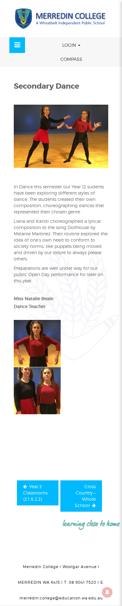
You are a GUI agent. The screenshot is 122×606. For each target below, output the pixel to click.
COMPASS (71, 59)
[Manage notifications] (107, 592)
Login (69, 45)
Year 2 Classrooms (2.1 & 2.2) (35, 493)
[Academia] (61, 18)
